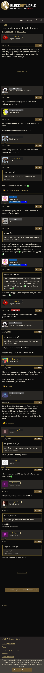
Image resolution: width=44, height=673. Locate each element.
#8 (40, 270)
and (17, 190)
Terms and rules (8, 657)
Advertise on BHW (22, 72)
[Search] (41, 20)
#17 (39, 542)
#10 (39, 332)
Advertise (5, 647)
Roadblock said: (10, 274)
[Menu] (2, 20)
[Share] (36, 45)
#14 (39, 470)
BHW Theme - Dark (11, 639)
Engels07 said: (9, 547)
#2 (40, 98)
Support (5, 653)
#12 (39, 402)
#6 (40, 207)
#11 (39, 368)
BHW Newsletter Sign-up (12, 650)
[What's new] (36, 20)
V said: (6, 233)
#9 (40, 310)
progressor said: (10, 337)
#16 (39, 511)
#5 (40, 167)
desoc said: (8, 172)
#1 (40, 45)
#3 (40, 119)
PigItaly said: (9, 515)
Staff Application (8, 644)
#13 (39, 439)
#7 (40, 228)
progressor (9, 32)
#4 (40, 146)
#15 (39, 492)
